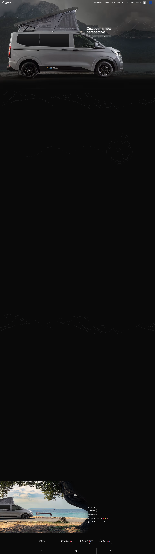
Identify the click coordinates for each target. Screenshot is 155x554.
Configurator (138, 2)
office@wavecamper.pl (85, 543)
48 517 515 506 (64, 541)
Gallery (118, 2)
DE (144, 9)
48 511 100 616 (83, 541)
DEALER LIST (92, 510)
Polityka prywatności (43, 550)
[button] (144, 2)
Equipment (107, 2)
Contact (132, 2)
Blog (123, 2)
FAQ (127, 2)
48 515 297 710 (102, 541)
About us (113, 2)
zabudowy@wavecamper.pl (67, 543)
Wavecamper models (98, 2)
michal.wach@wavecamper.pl (105, 543)
